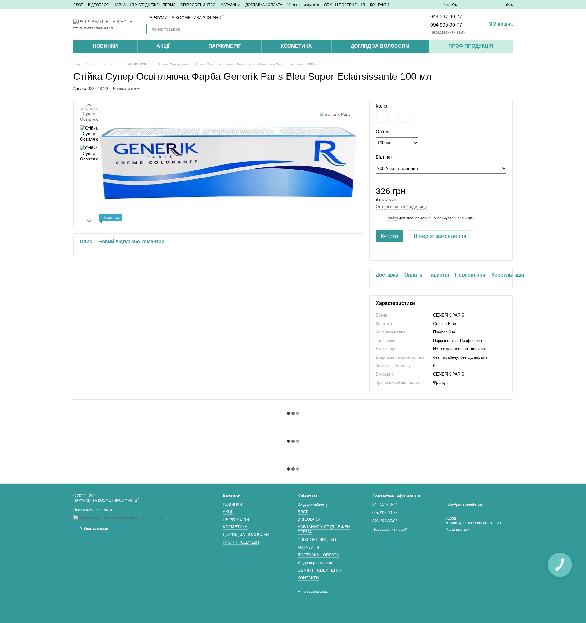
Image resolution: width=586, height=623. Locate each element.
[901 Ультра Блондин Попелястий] (393, 117)
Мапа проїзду (457, 529)
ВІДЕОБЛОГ (98, 5)
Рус (446, 4)
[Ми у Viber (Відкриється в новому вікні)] (434, 4)
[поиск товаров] (398, 29)
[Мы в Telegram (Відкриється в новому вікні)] (427, 4)
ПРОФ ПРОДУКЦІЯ (470, 46)
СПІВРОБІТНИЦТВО (197, 5)
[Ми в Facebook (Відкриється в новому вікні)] (405, 4)
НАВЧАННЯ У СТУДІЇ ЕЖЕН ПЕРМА (144, 5)
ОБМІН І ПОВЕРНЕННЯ (344, 5)
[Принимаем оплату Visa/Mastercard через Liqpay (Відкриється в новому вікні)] (118, 517)
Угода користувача (303, 5)
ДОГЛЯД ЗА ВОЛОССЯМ (380, 46)
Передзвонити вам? (447, 32)
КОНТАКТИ (379, 5)
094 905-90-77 (446, 24)
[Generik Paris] (335, 114)
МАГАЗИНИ (230, 5)
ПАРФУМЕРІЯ (225, 46)
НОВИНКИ (105, 46)
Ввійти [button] (392, 218)
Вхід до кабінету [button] (313, 504)
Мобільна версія (93, 528)
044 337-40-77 (446, 16)
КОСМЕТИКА (296, 46)
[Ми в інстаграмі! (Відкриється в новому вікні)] (412, 4)
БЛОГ (78, 5)
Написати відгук (126, 88)
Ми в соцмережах (313, 591)
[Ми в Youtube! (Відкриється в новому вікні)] (419, 4)
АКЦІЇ (163, 46)
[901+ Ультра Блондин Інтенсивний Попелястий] (405, 117)
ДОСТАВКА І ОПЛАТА (263, 5)
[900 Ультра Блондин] (381, 117)
